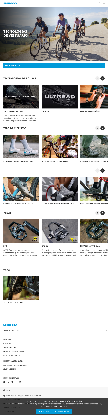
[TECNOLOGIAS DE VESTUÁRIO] (48, 57)
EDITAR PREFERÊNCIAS (62, 411)
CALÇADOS (14, 65)
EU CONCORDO (44, 411)
